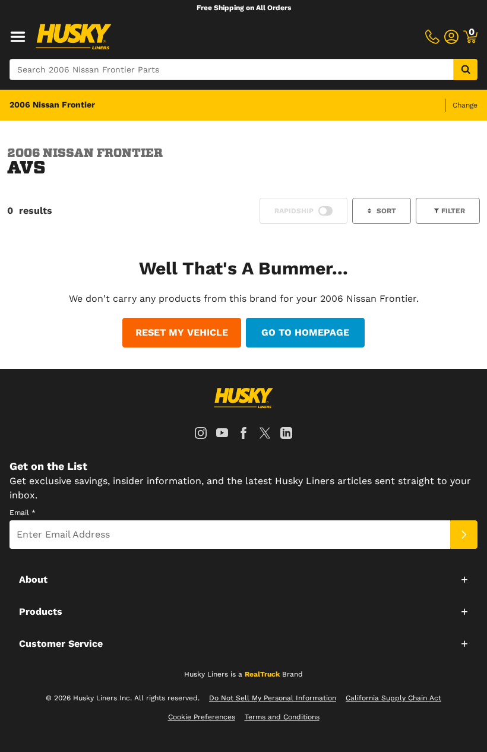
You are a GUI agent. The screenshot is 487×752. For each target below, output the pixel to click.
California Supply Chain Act (393, 698)
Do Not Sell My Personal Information (272, 698)
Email (23, 512)
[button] (243, 579)
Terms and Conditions (282, 717)
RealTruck (262, 674)
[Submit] (463, 534)
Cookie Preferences (201, 717)
